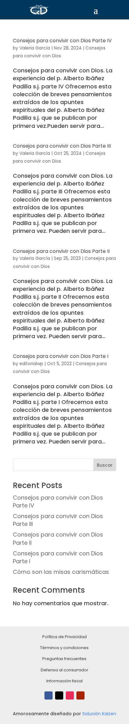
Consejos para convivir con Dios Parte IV (62, 40)
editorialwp (31, 363)
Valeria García (34, 48)
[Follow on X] (59, 695)
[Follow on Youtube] (80, 695)
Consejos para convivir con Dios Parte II (61, 251)
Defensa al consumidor (64, 670)
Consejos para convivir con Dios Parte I (60, 356)
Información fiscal (64, 681)
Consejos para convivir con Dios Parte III (62, 146)
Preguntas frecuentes (64, 659)
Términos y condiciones (64, 648)
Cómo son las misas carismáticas (61, 572)
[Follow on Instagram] (70, 695)
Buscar (105, 465)
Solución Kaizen (99, 714)
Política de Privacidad (64, 637)
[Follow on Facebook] (48, 695)
